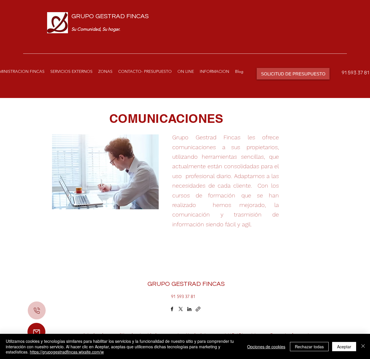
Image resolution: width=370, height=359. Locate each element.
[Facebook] (172, 309)
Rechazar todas (309, 346)
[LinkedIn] (189, 309)
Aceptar (344, 346)
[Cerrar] (363, 346)
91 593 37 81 (355, 72)
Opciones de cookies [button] (266, 346)
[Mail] (36, 332)
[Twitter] (181, 309)
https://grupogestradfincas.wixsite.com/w (67, 352)
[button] (71, 71)
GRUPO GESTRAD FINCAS (110, 16)
